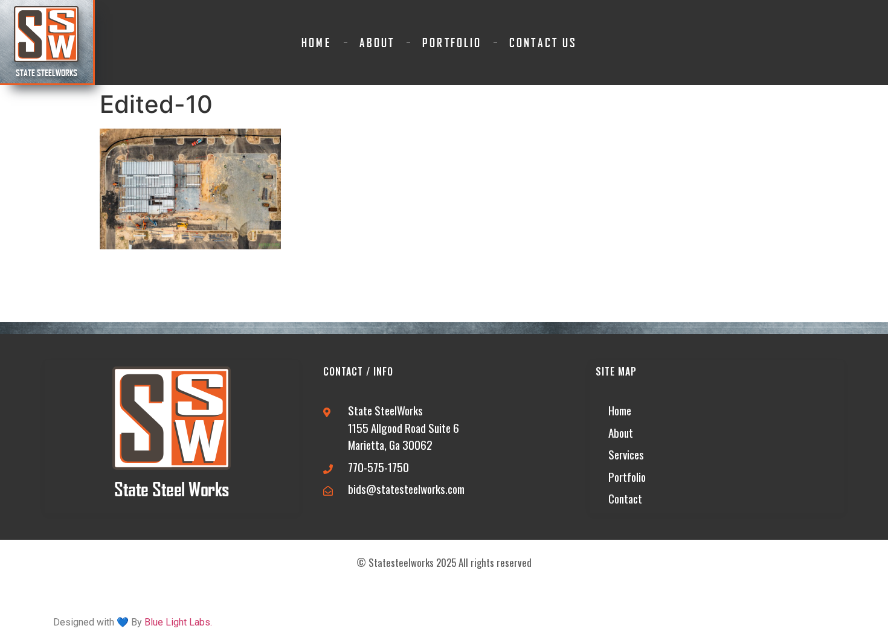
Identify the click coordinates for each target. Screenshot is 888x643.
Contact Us (543, 42)
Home (316, 42)
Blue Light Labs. (178, 622)
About (377, 42)
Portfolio (451, 42)
